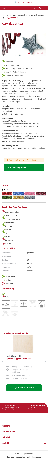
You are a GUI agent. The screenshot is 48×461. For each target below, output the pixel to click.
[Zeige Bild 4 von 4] (42, 53)
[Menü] (5, 8)
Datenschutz (20, 457)
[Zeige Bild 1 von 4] (29, 53)
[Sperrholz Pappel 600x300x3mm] (24, 344)
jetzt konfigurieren (17, 167)
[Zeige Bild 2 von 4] (33, 53)
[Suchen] (34, 8)
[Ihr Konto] (40, 8)
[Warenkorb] (44, 8)
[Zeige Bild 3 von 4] (38, 53)
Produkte (6, 426)
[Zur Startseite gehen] (24, 2)
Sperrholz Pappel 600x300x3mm (18, 359)
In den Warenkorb (25, 387)
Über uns (10, 457)
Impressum (36, 457)
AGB (29, 457)
